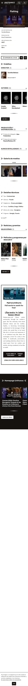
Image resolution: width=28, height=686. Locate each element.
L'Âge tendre (10, 312)
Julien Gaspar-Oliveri (15, 313)
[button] (19, 168)
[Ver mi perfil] (25, 2)
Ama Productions (6, 37)
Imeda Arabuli (4, 107)
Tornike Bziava (5, 32)
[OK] (14, 683)
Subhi (25, 259)
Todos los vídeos (7, 417)
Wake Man (5, 259)
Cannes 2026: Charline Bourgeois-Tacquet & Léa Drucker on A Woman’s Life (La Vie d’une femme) (10, 403)
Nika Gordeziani (16, 107)
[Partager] (21, 57)
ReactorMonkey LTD (9, 141)
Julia (14, 259)
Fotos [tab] (14, 162)
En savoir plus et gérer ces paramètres (11, 679)
